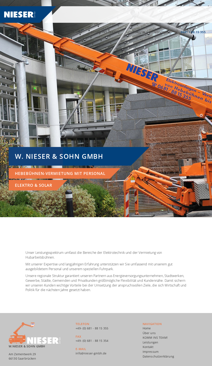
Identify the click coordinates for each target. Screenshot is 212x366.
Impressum (151, 352)
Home (53, 32)
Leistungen (136, 32)
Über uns (74, 32)
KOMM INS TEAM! (104, 32)
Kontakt (161, 32)
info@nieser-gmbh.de (91, 353)
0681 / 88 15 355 (193, 32)
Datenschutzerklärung (158, 356)
